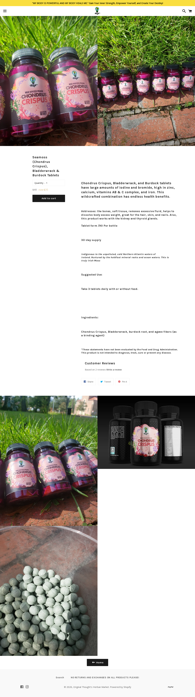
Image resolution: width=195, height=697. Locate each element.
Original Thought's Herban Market (91, 686)
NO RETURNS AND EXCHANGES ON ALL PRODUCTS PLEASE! (105, 677)
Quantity (38, 182)
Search (60, 677)
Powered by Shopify (120, 686)
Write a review (114, 369)
